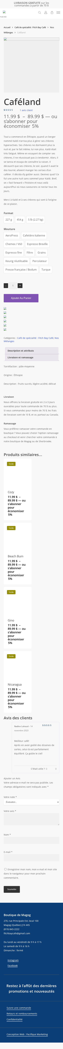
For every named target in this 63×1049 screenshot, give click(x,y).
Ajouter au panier (21, 298)
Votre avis (10, 811)
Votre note (10, 797)
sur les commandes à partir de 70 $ (31, 4)
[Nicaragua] (18, 665)
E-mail (8, 852)
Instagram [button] (13, 960)
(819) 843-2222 (11, 929)
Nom (7, 834)
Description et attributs (21, 350)
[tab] (31, 350)
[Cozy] (18, 472)
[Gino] (18, 601)
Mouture (9, 229)
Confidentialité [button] (14, 1019)
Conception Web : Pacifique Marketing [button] (27, 1034)
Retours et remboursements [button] (22, 1013)
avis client (26, 110)
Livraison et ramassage (20, 357)
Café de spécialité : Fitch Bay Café (30, 27)
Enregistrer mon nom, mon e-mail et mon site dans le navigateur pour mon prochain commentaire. (30, 873)
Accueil (7, 27)
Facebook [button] (13, 965)
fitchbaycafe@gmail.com (17, 933)
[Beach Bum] (18, 536)
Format (8, 213)
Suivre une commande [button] (19, 1007)
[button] (58, 12)
